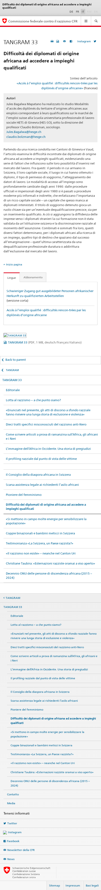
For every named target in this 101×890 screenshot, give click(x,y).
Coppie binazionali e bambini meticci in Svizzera (40, 533)
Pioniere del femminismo (24, 495)
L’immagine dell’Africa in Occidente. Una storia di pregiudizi (48, 448)
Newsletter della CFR (21, 850)
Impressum (73, 885)
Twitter (12, 823)
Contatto (13, 794)
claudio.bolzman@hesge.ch (26, 137)
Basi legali (92, 885)
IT (83, 11)
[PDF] (58, 41)
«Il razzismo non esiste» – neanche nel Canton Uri (41, 553)
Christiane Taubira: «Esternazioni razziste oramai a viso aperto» (50, 563)
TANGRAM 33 (45, 342)
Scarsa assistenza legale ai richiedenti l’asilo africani (42, 484)
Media (11, 803)
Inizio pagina (14, 264)
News (11, 859)
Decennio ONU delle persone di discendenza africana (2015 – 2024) (49, 575)
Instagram (84, 41)
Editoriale (13, 390)
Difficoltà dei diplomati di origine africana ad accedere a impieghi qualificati (46, 507)
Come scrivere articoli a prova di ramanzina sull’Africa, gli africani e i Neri (52, 436)
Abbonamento (33, 277)
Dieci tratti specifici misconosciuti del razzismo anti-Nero (46, 424)
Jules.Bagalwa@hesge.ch (23, 132)
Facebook (13, 841)
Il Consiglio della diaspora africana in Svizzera (38, 474)
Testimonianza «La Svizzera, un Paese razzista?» (39, 543)
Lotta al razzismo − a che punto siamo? (33, 400)
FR (77, 11)
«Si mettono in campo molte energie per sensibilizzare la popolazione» (46, 521)
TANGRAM (12, 370)
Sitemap (54, 885)
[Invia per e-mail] (65, 41)
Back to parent (15, 359)
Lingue (11, 277)
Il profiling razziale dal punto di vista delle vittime (41, 459)
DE (71, 11)
